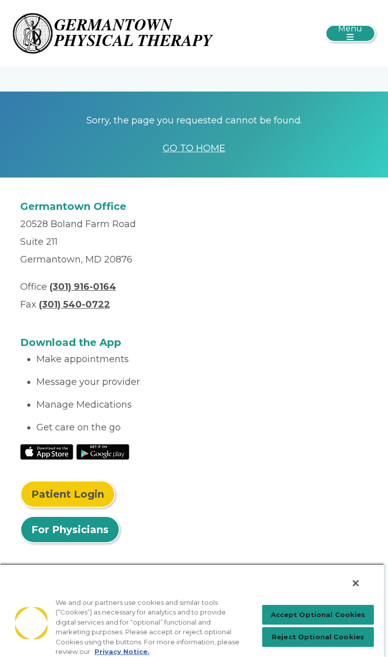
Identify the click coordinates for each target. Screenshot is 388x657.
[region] (192, 610)
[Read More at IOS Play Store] (46, 451)
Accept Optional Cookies (318, 614)
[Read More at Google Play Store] (102, 451)
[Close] (356, 583)
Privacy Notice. (122, 651)
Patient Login (67, 494)
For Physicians (70, 529)
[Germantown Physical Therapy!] (114, 32)
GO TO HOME (194, 148)
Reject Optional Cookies (318, 637)
